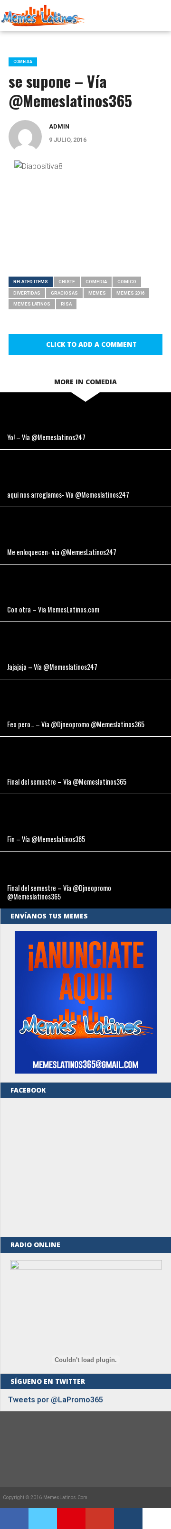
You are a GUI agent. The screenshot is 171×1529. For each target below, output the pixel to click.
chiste (66, 281)
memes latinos (31, 303)
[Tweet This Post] (42, 1518)
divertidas (26, 293)
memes (97, 293)
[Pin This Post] (71, 1518)
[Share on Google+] (100, 1518)
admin (59, 126)
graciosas (64, 293)
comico (126, 281)
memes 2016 (130, 293)
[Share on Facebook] (14, 1518)
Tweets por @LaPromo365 (55, 1399)
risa (66, 303)
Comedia (96, 281)
